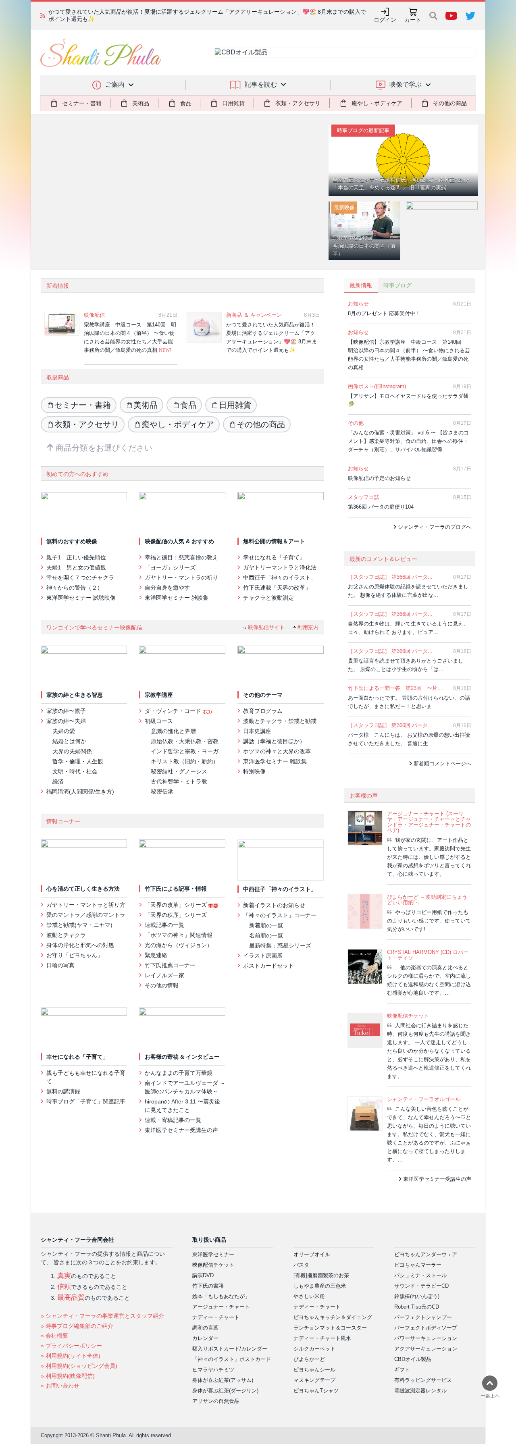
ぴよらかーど (309, 1359)
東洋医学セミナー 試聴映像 (81, 597)
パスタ (301, 1265)
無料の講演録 (63, 1091)
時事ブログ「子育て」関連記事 (85, 1101)
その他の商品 (261, 424)
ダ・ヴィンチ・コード (174, 711)
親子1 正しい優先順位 (76, 557)
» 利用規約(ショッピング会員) (79, 1366)
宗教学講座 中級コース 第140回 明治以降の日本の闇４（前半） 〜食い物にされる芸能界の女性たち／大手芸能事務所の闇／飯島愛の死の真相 (130, 337)
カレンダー (205, 1338)
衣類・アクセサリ (86, 424)
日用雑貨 (235, 405)
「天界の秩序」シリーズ (176, 915)
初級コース (159, 721)
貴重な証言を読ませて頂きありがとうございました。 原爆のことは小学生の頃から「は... (405, 665)
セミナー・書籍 (82, 405)
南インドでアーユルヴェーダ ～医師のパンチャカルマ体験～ (185, 1087)
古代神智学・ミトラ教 (179, 781)
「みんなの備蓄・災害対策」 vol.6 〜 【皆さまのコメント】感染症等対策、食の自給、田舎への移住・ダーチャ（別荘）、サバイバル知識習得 (408, 441)
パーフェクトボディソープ (425, 1328)
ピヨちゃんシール (314, 1370)
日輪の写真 (60, 965)
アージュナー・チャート (221, 1307)
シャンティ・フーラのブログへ (433, 527)
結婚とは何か (69, 741)
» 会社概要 (54, 1335)
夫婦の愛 (63, 731)
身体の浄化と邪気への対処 (80, 945)
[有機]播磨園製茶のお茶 (321, 1275)
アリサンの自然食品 (215, 1401)
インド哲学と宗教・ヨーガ (184, 751)
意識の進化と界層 (173, 731)
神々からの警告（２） (74, 587)
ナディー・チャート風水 (322, 1338)
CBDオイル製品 (412, 1359)
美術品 (145, 405)
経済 (58, 781)
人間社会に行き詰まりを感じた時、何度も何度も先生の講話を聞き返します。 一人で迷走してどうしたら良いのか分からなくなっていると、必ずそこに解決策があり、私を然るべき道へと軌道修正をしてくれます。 (429, 1050)
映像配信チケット (213, 1265)
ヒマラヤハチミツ (213, 1370)
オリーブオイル (311, 1254)
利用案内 (307, 627)
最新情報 (361, 285)
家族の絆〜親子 (66, 711)
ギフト (402, 1370)
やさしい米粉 (309, 1296)
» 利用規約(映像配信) (68, 1376)
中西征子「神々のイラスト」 (279, 577)
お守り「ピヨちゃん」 (74, 955)
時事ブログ (397, 285)
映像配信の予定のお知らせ (381, 478)
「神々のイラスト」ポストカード (231, 1359)
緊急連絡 (156, 955)
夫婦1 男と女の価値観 (76, 567)
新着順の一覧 (266, 925)
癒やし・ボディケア (177, 424)
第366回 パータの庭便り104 (382, 507)
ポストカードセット (268, 965)
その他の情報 (162, 985)
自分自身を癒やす (167, 587)
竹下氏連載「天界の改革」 (277, 587)
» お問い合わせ (60, 1385)
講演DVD (203, 1275)
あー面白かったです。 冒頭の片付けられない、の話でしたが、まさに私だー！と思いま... (409, 702)
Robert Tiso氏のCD (416, 1307)
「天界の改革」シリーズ (176, 905)
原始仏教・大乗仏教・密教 (184, 741)
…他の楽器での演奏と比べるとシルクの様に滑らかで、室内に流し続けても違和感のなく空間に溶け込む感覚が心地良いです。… (429, 980)
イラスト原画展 (263, 955)
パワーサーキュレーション (425, 1338)
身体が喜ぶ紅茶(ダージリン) (225, 1391)
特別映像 (254, 771)
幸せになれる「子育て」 (274, 557)
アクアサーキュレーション (425, 1349)
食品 (188, 405)
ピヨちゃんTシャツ (316, 1391)
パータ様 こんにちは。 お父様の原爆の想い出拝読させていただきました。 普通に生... (409, 739)
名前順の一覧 (266, 935)
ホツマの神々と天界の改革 (277, 751)
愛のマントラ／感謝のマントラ (85, 915)
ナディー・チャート (215, 1317)
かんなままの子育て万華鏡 (178, 1073)
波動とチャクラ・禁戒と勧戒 (279, 721)
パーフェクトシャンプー (423, 1317)
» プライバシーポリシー (71, 1345)
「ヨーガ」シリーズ (170, 567)
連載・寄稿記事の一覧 (173, 1120)
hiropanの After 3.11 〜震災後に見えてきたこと (182, 1105)
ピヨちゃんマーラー (417, 1265)
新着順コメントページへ (441, 763)
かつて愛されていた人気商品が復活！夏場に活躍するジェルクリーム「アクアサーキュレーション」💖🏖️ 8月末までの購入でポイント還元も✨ (271, 337)
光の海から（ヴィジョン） (178, 945)
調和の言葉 (205, 1328)
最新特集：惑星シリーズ (280, 945)
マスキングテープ (314, 1380)
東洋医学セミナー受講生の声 (181, 1130)
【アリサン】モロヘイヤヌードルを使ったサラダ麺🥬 (408, 400)
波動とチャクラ (66, 935)
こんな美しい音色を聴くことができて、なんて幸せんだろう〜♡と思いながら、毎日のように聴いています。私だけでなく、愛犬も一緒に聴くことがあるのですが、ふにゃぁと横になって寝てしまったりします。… (429, 1134)
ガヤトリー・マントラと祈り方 (85, 905)
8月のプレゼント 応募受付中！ (386, 313)
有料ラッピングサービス (423, 1380)
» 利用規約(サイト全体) (70, 1356)
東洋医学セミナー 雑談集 (176, 597)
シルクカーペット (314, 1349)
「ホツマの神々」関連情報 (178, 935)
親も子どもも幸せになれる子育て (85, 1077)
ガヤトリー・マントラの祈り (181, 577)
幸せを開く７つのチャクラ (80, 577)
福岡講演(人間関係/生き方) (80, 791)
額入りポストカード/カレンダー (229, 1349)
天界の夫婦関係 (72, 751)
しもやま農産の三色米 (319, 1286)
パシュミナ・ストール (420, 1275)
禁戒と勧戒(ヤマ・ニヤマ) (79, 925)
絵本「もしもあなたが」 (221, 1296)
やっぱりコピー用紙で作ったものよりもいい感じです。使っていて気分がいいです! (429, 920)
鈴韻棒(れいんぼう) (416, 1296)
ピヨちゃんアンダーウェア (425, 1254)
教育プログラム (263, 711)
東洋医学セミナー (213, 1254)
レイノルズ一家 (164, 975)
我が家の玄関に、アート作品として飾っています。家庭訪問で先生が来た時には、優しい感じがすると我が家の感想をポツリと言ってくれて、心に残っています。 (429, 857)
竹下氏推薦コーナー (170, 965)
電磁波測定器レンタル (420, 1391)
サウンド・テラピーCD (421, 1286)
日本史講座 (257, 731)
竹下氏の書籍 (208, 1286)
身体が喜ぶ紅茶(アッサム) (222, 1380)
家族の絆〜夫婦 (66, 721)
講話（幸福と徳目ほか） (274, 741)
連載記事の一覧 (164, 925)
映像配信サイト (265, 627)
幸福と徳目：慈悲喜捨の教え (181, 557)
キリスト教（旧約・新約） (184, 761)
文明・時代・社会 (75, 771)
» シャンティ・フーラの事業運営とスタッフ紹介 (102, 1316)
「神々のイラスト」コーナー (279, 915)
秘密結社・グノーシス (179, 771)
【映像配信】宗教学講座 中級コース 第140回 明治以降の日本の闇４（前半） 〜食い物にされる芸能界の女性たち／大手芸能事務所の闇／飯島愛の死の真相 (409, 354)
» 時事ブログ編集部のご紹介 (77, 1326)
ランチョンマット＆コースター (330, 1328)
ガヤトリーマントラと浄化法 (279, 567)
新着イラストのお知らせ (274, 905)
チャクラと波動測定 (270, 597)
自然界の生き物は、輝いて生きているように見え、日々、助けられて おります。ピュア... (408, 628)
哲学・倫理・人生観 (77, 761)
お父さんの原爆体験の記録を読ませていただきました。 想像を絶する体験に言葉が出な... (408, 591)
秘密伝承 (162, 791)
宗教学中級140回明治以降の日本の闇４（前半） (364, 246)
